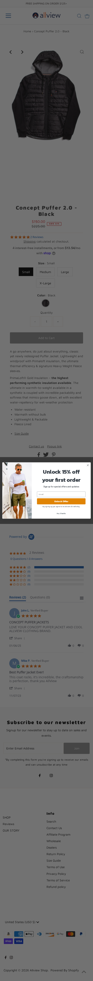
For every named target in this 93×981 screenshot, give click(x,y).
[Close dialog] (88, 465)
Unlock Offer (61, 501)
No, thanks (61, 513)
